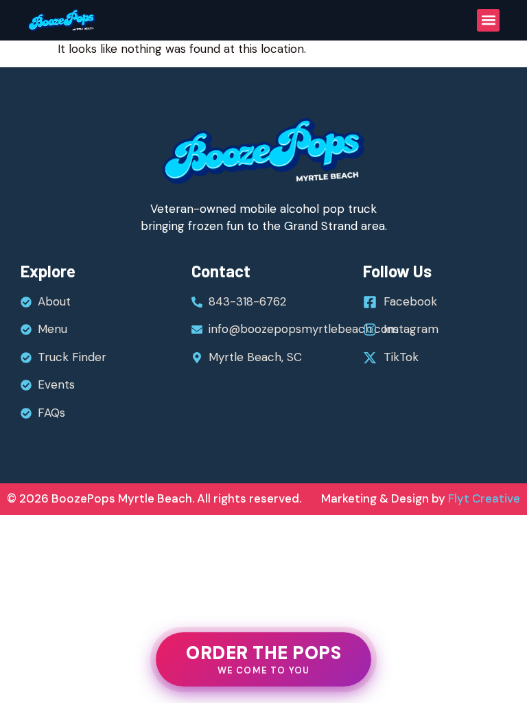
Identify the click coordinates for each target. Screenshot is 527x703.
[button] (488, 20)
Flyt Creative (482, 498)
